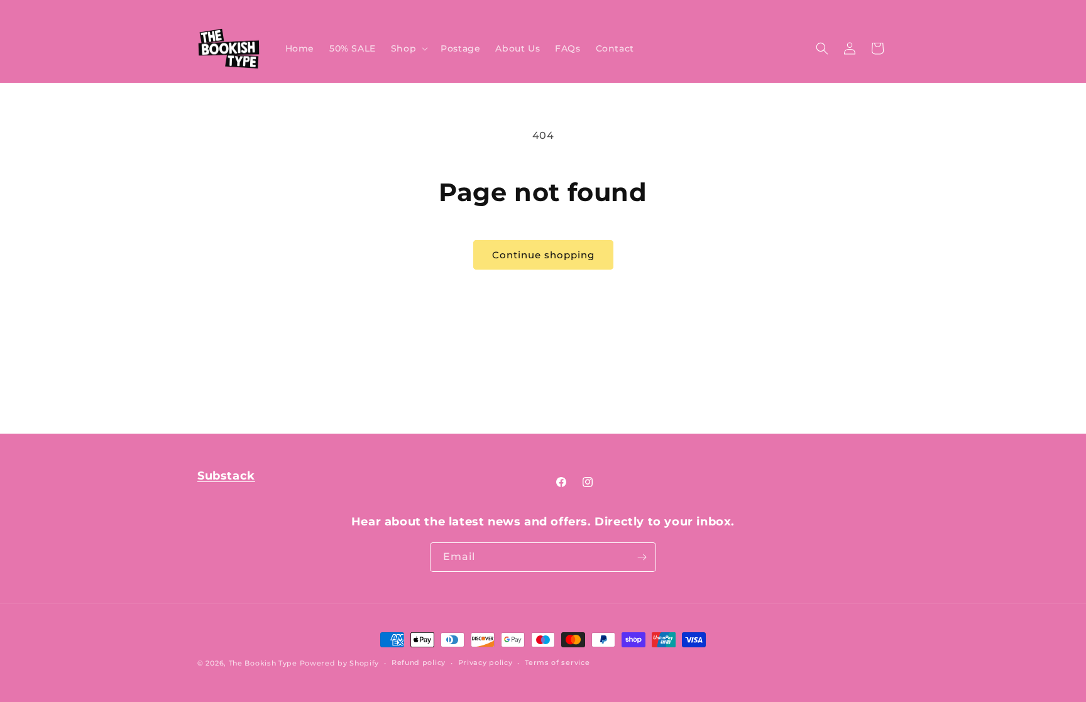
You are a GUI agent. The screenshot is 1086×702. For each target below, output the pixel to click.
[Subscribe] (641, 557)
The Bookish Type (263, 663)
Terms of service (557, 662)
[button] (408, 48)
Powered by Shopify (340, 663)
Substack (226, 476)
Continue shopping (543, 255)
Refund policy (419, 662)
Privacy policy (485, 662)
